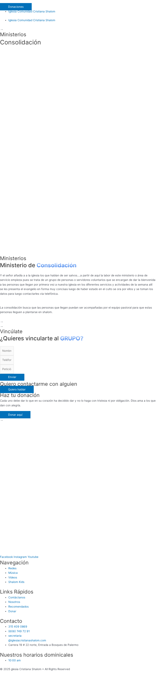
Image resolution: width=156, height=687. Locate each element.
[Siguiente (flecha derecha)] (25, 685)
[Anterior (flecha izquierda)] (8, 685)
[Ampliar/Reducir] (59, 680)
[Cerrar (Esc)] (8, 680)
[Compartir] (25, 680)
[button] (78, 2)
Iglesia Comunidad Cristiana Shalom (31, 11)
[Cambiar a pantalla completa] (42, 680)
